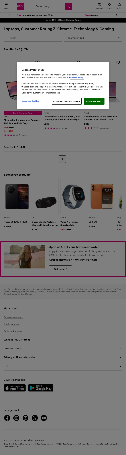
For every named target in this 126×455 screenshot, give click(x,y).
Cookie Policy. (77, 77)
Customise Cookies (30, 101)
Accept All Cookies (94, 101)
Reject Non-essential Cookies (66, 101)
